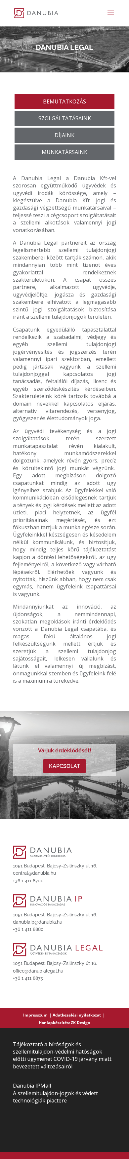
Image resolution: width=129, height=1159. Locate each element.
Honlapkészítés (54, 1022)
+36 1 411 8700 (28, 880)
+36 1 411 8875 (28, 978)
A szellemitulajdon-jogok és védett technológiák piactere (55, 1097)
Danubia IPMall (32, 1085)
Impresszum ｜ (38, 1015)
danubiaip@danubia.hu (37, 922)
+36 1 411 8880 (28, 929)
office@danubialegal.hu (38, 971)
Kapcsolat (64, 766)
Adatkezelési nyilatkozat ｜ (79, 1015)
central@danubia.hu (34, 873)
